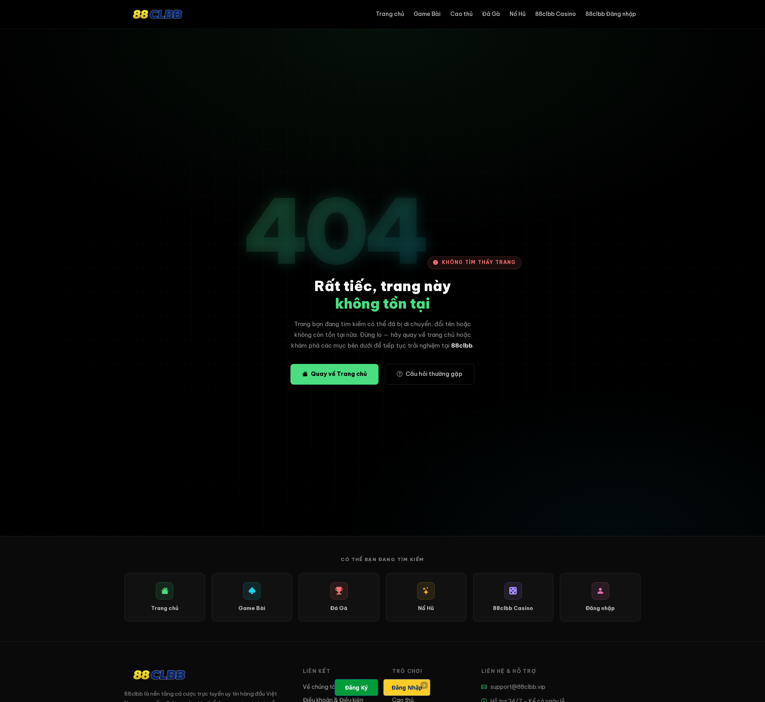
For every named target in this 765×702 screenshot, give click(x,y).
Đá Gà (491, 14)
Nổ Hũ (518, 14)
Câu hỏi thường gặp (434, 373)
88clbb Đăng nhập (610, 14)
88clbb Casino (555, 14)
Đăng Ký (356, 687)
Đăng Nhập (407, 687)
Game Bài (427, 14)
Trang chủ (390, 14)
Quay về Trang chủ (339, 373)
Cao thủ (461, 14)
